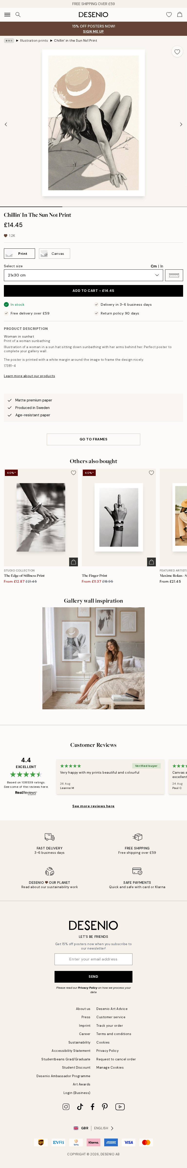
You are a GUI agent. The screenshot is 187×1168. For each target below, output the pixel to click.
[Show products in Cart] (179, 14)
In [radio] (161, 266)
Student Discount (76, 1067)
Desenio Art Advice (112, 1009)
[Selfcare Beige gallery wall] (93, 658)
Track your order (109, 1026)
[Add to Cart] (73, 562)
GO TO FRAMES (94, 439)
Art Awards (82, 1084)
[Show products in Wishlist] (169, 14)
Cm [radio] (154, 266)
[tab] (31, 205)
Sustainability (79, 1042)
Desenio (108, 1154)
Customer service (110, 1017)
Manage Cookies (110, 1067)
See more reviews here (93, 806)
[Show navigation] (7, 14)
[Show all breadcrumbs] (9, 40)
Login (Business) (77, 1093)
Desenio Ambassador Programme (64, 1076)
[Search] (18, 14)
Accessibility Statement (71, 1051)
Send (93, 976)
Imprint (85, 1026)
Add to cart (93, 290)
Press (86, 1017)
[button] (174, 275)
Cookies (103, 1042)
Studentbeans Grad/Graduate (66, 1059)
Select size (13, 266)
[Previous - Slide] (6, 124)
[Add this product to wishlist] (177, 51)
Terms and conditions (113, 1034)
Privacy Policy (87, 988)
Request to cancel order (116, 1059)
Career (85, 1034)
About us (83, 1009)
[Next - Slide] (181, 124)
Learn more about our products (29, 376)
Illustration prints (34, 40)
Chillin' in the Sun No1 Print (75, 40)
